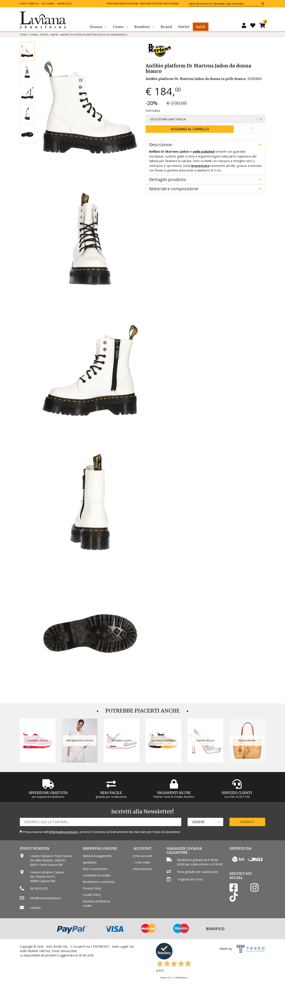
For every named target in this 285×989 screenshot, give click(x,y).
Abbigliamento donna (79, 740)
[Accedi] (244, 25)
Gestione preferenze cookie (96, 903)
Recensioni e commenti (99, 882)
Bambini (142, 27)
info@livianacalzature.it (45, 898)
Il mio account (142, 856)
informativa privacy (63, 832)
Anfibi (54, 34)
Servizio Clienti (237, 793)
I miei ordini (142, 862)
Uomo (118, 27)
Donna (96, 27)
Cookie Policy (92, 895)
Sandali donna (205, 740)
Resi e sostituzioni (95, 869)
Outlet (184, 27)
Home (23, 34)
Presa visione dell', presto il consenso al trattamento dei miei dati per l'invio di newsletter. (102, 832)
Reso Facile (111, 793)
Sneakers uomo (122, 740)
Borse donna (247, 740)
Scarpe (44, 34)
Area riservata (142, 869)
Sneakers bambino (163, 740)
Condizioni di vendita (97, 875)
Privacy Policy (92, 888)
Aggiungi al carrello (190, 129)
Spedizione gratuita (48, 793)
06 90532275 (39, 888)
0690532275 (64, 3)
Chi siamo (48, 3)
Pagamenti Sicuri (173, 793)
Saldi (200, 27)
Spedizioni (89, 862)
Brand (166, 27)
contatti (35, 908)
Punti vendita (29, 3)
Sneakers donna (37, 740)
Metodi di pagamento (97, 856)
